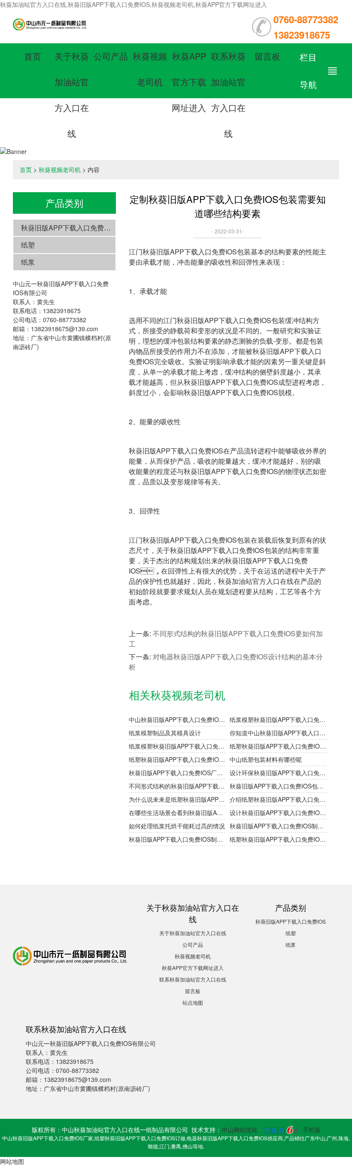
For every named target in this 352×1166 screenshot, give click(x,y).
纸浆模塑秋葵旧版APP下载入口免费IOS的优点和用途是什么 (177, 746)
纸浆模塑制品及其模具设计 (165, 732)
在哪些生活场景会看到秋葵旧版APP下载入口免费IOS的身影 (177, 812)
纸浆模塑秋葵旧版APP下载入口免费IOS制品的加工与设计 (278, 719)
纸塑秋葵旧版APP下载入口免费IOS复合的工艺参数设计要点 (278, 746)
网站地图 (12, 1161)
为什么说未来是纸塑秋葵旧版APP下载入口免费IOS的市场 (177, 799)
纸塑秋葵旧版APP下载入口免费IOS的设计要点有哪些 (278, 839)
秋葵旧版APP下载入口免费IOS (68, 228)
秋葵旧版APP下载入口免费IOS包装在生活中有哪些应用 (278, 786)
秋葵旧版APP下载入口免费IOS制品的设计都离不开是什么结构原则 (278, 826)
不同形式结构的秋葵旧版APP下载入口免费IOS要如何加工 (177, 786)
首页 (32, 56)
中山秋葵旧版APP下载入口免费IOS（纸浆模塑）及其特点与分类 (177, 719)
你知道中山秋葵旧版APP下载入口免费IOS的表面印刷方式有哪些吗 (278, 732)
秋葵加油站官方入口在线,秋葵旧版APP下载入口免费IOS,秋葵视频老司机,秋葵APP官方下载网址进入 (133, 4)
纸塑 (28, 245)
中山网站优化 (240, 1129)
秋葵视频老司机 (60, 169)
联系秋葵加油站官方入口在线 (192, 979)
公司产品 (111, 56)
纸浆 (28, 262)
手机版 (312, 1129)
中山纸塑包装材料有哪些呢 (266, 759)
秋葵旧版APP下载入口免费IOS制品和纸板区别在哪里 (177, 839)
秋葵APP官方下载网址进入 (189, 82)
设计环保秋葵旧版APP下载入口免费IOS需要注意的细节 (278, 772)
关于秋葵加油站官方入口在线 (192, 932)
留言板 (267, 56)
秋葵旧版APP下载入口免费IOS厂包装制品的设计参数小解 (177, 772)
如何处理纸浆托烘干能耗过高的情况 (177, 826)
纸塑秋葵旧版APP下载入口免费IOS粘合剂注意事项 (177, 759)
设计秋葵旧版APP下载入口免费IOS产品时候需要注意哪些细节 (278, 812)
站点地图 (192, 1002)
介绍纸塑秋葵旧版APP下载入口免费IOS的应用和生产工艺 (278, 799)
